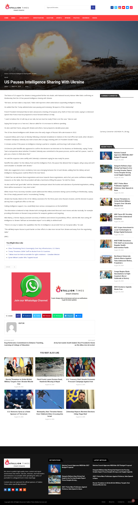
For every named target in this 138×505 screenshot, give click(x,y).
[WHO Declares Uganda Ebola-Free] (106, 290)
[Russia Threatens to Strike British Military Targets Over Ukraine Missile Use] (18, 366)
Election (50, 18)
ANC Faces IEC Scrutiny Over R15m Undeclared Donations (123, 216)
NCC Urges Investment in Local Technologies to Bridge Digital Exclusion (123, 230)
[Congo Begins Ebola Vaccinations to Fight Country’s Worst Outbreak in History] (106, 274)
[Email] (127, 7)
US (14, 267)
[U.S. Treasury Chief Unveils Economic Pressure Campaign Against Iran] (80, 366)
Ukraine (8, 267)
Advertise (131, 502)
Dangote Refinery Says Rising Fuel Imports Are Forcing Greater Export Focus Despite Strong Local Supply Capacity (123, 170)
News (13, 18)
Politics (76, 18)
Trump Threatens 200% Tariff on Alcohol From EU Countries (29, 251)
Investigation (38, 18)
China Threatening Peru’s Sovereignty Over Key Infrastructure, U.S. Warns (34, 248)
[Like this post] (18, 316)
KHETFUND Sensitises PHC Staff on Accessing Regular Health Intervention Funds (123, 244)
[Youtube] (123, 7)
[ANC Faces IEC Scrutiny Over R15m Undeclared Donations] (106, 217)
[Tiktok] (131, 7)
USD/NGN (117, 132)
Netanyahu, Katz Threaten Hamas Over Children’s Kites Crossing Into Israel (49, 414)
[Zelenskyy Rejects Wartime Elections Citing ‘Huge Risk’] (80, 399)
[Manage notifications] (133, 500)
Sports (59, 18)
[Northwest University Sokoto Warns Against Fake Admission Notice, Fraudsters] (106, 259)
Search (93, 7)
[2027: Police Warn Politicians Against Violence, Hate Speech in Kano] (106, 186)
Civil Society (24, 18)
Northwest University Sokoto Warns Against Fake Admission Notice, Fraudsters (123, 259)
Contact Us (121, 502)
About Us (111, 502)
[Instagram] (119, 7)
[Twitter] (115, 7)
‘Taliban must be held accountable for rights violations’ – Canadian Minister (34, 254)
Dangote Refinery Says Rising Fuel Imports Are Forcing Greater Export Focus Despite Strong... (74, 478)
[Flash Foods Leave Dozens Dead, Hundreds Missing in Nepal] (49, 366)
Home (6, 18)
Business (86, 18)
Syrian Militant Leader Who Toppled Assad (23, 257)
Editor (6, 86)
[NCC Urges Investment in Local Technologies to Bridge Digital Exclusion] (106, 230)
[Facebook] (112, 7)
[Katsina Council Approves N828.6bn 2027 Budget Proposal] (106, 156)
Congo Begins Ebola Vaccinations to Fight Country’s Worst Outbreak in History (122, 275)
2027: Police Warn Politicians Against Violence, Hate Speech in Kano (123, 187)
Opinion (67, 18)
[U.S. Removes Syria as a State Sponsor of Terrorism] (18, 399)
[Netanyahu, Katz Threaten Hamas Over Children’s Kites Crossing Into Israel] (49, 399)
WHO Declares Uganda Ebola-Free (122, 288)
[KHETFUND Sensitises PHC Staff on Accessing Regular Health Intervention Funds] (106, 244)
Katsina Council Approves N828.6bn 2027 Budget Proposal (123, 155)
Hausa (94, 18)
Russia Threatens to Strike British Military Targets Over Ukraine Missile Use (18, 381)
